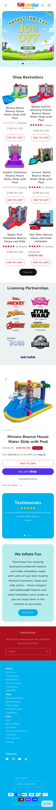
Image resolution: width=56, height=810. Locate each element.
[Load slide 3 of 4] (29, 63)
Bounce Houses (13, 701)
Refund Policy (12, 679)
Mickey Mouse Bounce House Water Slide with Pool (15, 113)
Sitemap (10, 742)
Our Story (10, 672)
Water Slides (12, 705)
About (9, 668)
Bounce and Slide (14, 698)
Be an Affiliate (12, 723)
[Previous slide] (18, 63)
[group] (28, 35)
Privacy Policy (12, 676)
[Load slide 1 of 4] (23, 63)
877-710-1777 (13, 738)
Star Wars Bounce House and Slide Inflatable (41, 238)
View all (28, 272)
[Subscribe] (47, 651)
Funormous (23, 805)
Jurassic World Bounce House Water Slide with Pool (41, 177)
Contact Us (11, 734)
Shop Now (28, 612)
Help (8, 716)
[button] (6, 5)
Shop (8, 694)
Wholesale (11, 727)
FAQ (8, 720)
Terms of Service (14, 683)
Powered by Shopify (36, 805)
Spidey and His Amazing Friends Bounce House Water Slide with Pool (41, 113)
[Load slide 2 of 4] (26, 63)
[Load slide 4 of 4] (33, 63)
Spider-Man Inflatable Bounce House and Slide (14, 238)
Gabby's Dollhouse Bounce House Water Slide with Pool (15, 177)
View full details (10, 485)
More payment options (28, 478)
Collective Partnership (16, 731)
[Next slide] (38, 63)
